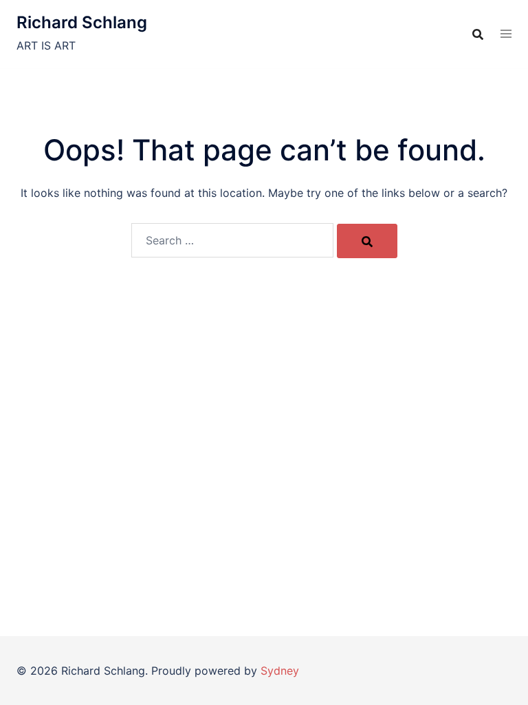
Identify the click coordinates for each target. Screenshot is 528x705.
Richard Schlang (81, 22)
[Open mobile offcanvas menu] (506, 34)
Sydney (280, 670)
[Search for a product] (477, 34)
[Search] (367, 241)
